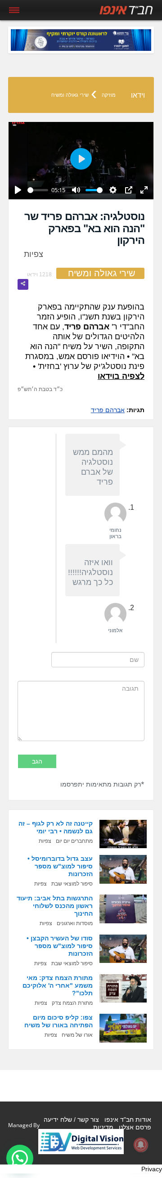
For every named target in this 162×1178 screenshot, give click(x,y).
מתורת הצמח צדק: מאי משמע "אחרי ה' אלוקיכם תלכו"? (57, 985)
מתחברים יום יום (74, 841)
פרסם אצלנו (135, 1127)
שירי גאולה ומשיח (70, 95)
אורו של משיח (77, 1035)
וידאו (138, 95)
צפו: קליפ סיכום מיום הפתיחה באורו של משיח (58, 1021)
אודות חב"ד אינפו (127, 1119)
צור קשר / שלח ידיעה (71, 1119)
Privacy (151, 1169)
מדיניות (103, 1127)
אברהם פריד (108, 410)
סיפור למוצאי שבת (72, 884)
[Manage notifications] (141, 1145)
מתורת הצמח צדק (72, 1003)
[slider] (37, 190)
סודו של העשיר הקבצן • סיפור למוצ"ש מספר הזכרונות (60, 946)
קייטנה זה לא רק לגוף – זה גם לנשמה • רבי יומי (55, 827)
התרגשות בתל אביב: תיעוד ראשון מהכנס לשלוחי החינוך (55, 906)
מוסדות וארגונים (75, 923)
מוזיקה (109, 95)
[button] (19, 1158)
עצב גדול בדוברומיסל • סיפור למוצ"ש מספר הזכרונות (60, 866)
